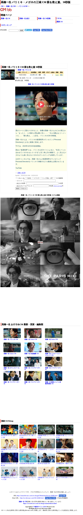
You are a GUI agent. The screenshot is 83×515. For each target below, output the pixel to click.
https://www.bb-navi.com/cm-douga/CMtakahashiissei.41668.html (37, 495)
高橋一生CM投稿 (44, 18)
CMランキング (6, 25)
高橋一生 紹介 (24, 18)
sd (57, 75)
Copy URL (36, 30)
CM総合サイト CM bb (40, 506)
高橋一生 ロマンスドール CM (11, 368)
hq (56, 75)
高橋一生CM (5, 18)
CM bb (59, 18)
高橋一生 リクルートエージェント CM (53, 354)
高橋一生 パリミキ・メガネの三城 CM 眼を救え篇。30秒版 (35, 2)
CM (2, 6)
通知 (61, 74)
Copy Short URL (47, 30)
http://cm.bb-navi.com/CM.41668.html (32, 498)
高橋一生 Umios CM (30, 339)
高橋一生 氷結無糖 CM (31, 353)
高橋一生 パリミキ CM (11, 339)
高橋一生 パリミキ (24, 70)
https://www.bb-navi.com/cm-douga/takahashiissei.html (40, 503)
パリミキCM (22, 6)
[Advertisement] (40, 49)
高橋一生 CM (11, 6)
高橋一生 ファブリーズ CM (32, 368)
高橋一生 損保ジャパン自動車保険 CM (53, 382)
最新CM (60, 22)
